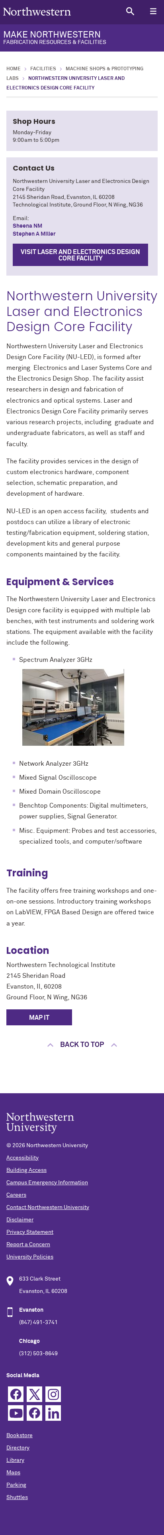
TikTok (34, 1413)
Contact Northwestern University (47, 1207)
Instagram (53, 1394)
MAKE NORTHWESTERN (54, 38)
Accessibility (22, 1158)
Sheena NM (27, 226)
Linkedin (53, 1413)
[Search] (130, 11)
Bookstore (19, 1435)
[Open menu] (153, 11)
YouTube (15, 1413)
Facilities (43, 69)
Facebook (15, 1394)
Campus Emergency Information (47, 1183)
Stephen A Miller (34, 234)
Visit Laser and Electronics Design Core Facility (80, 255)
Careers (16, 1195)
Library (15, 1460)
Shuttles (17, 1497)
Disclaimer (19, 1220)
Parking (16, 1485)
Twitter (34, 1394)
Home (13, 69)
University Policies (29, 1257)
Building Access (26, 1170)
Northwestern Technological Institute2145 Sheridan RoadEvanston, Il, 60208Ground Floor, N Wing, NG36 (81, 557)
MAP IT (39, 1018)
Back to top (82, 1044)
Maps (13, 1472)
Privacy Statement (29, 1232)
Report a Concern (28, 1244)
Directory (17, 1448)
